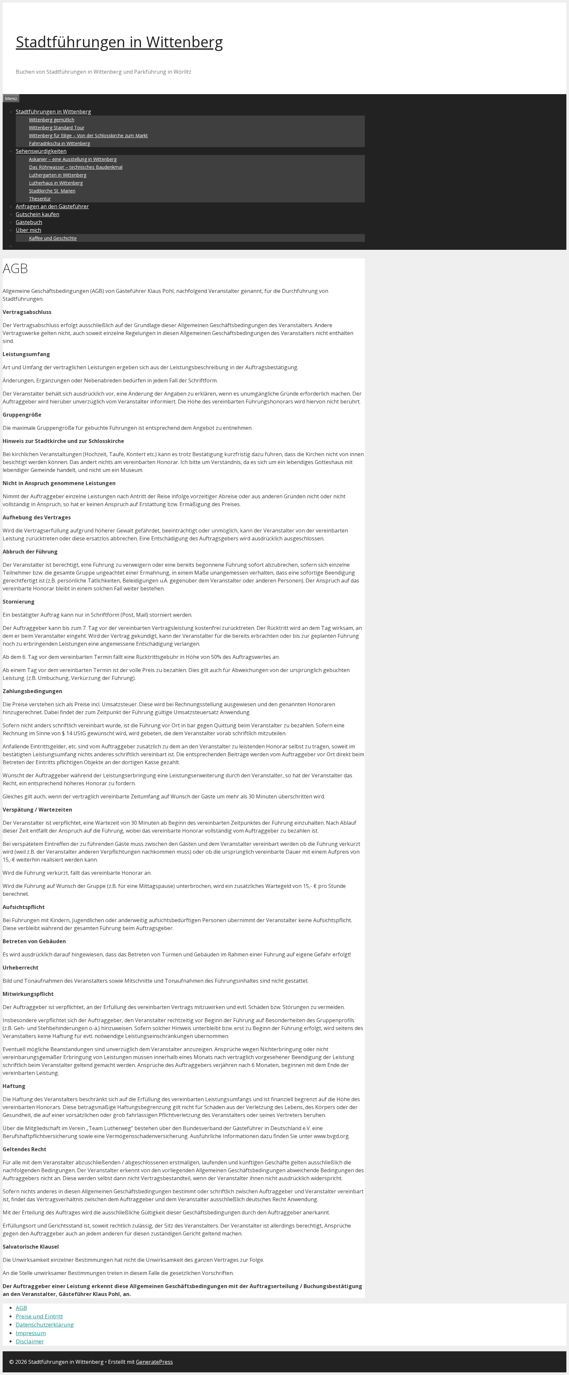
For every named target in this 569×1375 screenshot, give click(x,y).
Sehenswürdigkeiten (41, 151)
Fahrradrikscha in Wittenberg (59, 143)
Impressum (31, 1333)
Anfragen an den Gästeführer (52, 206)
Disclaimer (30, 1341)
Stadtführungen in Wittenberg (119, 42)
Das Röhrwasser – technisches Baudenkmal (75, 167)
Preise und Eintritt (39, 1316)
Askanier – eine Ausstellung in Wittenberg (73, 159)
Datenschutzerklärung (45, 1324)
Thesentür (40, 198)
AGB (21, 1307)
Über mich (28, 230)
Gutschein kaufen (37, 214)
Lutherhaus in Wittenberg (56, 183)
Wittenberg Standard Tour (56, 127)
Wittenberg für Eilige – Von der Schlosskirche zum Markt (88, 135)
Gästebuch (29, 222)
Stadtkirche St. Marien (52, 191)
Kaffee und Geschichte (53, 238)
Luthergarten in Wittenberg (57, 175)
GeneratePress (154, 1361)
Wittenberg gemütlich (51, 120)
